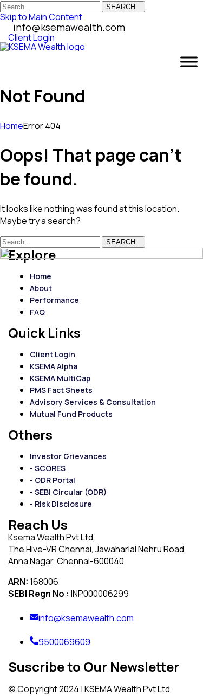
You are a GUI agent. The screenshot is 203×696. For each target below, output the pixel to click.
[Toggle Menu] (189, 61)
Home (11, 126)
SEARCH (120, 7)
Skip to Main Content (41, 17)
